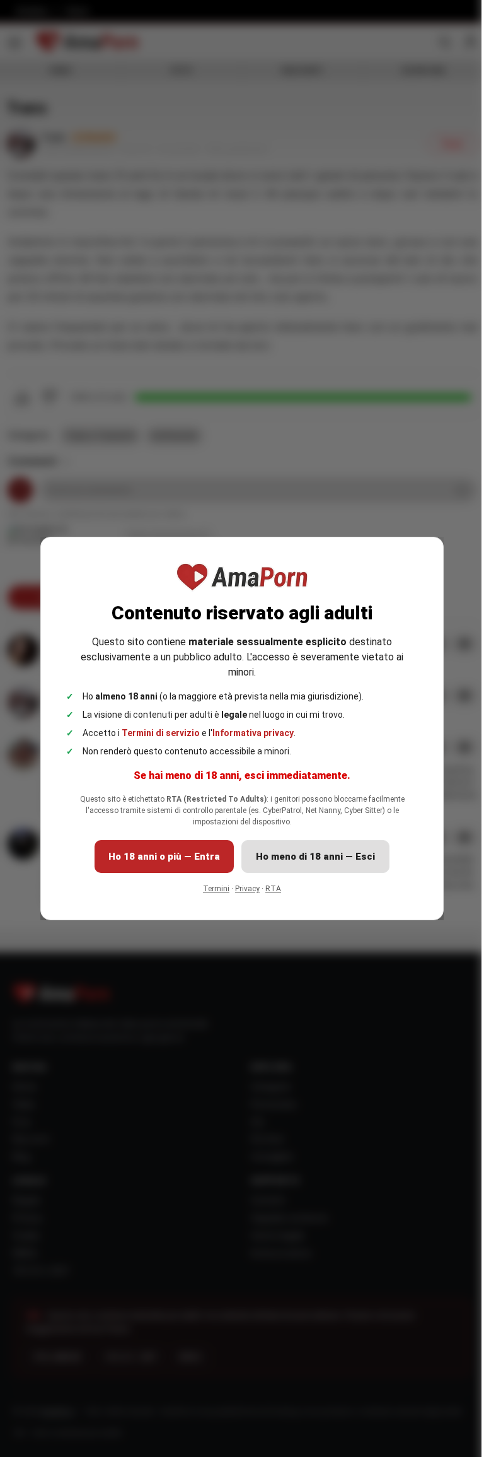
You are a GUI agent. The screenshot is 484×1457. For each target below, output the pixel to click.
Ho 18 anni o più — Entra (164, 856)
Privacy (247, 888)
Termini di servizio (161, 733)
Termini (216, 888)
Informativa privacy (253, 733)
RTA (273, 888)
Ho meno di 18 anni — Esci (315, 856)
